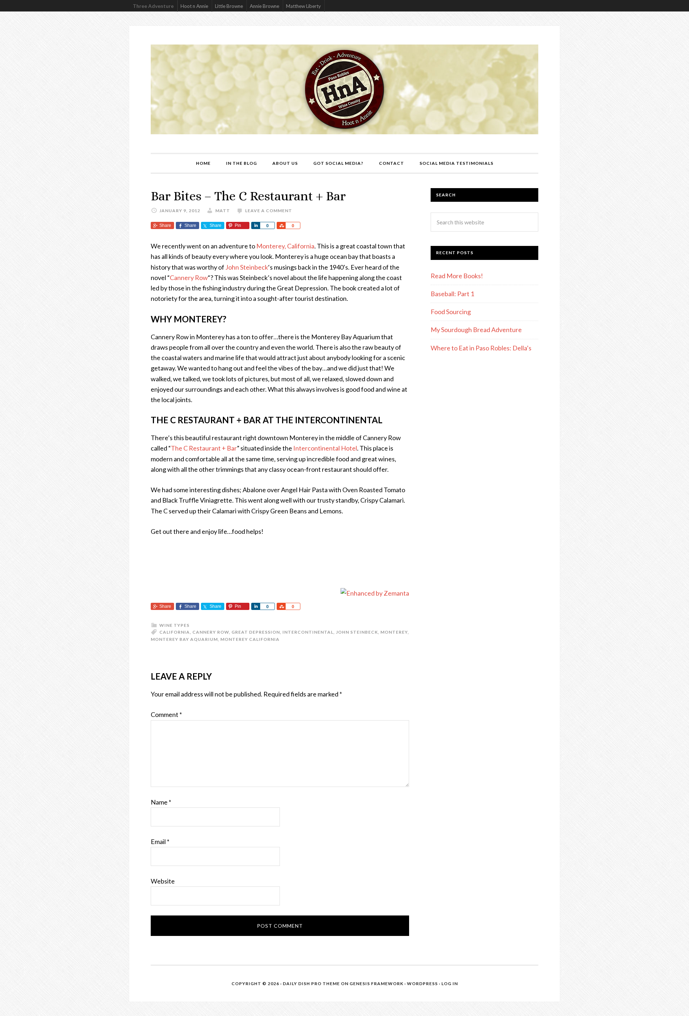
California (174, 632)
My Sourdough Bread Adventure (476, 330)
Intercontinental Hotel (325, 448)
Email (160, 841)
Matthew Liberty (303, 6)
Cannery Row (189, 277)
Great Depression (255, 632)
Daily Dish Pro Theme (311, 983)
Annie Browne (264, 6)
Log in (449, 983)
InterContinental (307, 632)
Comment (166, 714)
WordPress (422, 983)
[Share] (255, 225)
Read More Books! (457, 276)
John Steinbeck (246, 267)
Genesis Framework (376, 983)
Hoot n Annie (194, 6)
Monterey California (250, 639)
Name (161, 802)
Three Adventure (153, 6)
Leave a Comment (268, 210)
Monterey (394, 632)
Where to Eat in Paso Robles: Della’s (482, 348)
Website (163, 881)
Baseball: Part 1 (452, 294)
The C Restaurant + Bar (204, 448)
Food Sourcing (451, 312)
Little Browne (229, 6)
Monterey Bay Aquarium (184, 639)
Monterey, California (285, 246)
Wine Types (174, 625)
